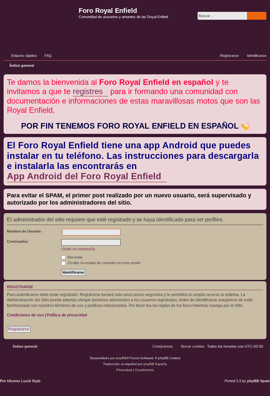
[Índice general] (40, 21)
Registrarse (18, 329)
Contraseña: (17, 241)
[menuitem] (45, 56)
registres (88, 91)
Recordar (75, 257)
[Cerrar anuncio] (262, 78)
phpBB (121, 358)
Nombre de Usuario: (24, 231)
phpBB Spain (258, 381)
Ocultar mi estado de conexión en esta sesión (104, 263)
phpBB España (155, 364)
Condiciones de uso (25, 315)
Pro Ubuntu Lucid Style (20, 381)
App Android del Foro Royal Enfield (84, 176)
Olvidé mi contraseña (78, 249)
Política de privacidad (67, 315)
